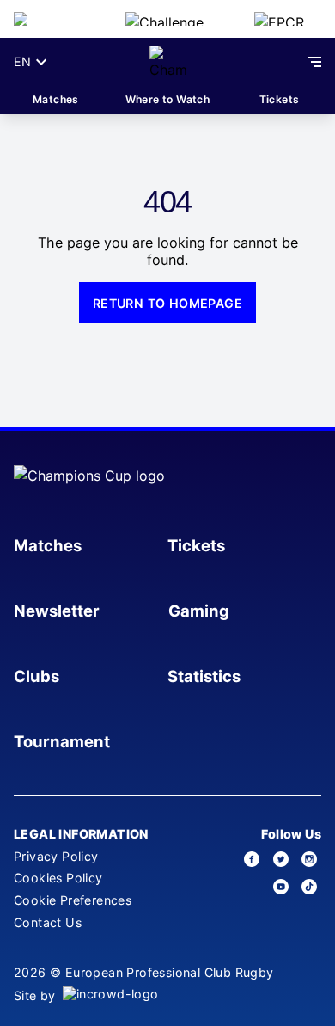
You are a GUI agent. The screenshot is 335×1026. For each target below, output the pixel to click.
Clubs (36, 676)
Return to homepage (167, 303)
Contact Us (48, 922)
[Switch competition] (56, 19)
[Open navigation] (314, 62)
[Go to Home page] (167, 62)
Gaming (198, 610)
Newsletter (57, 610)
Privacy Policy (56, 856)
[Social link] (252, 859)
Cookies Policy (58, 877)
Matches (56, 99)
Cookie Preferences (72, 900)
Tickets (279, 99)
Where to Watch (167, 99)
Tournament (62, 741)
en (22, 61)
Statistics (204, 676)
